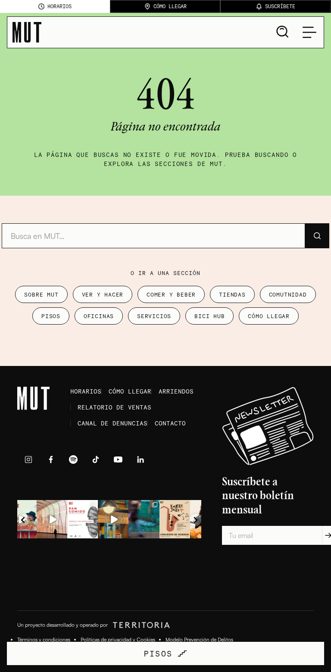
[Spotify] (73, 459)
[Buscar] (317, 236)
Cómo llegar (269, 316)
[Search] (283, 32)
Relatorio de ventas (114, 407)
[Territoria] (140, 625)
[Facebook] (51, 459)
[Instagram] (28, 459)
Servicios (154, 316)
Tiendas (232, 294)
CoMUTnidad (288, 294)
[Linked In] (140, 459)
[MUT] (26, 32)
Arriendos (176, 391)
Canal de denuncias (112, 423)
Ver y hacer (103, 294)
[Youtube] (118, 459)
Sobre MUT (41, 294)
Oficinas (99, 316)
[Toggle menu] (309, 32)
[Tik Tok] (95, 459)
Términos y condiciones (43, 639)
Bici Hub (209, 316)
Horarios (85, 391)
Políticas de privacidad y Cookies (118, 639)
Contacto (170, 423)
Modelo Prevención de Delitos (199, 639)
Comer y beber (171, 294)
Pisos (50, 316)
